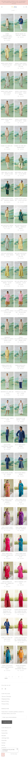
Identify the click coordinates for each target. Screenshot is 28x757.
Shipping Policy (6, 699)
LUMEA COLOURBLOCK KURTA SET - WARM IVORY (20, 339)
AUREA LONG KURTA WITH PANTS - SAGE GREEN (21, 93)
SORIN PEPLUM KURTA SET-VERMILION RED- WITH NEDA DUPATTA (21, 611)
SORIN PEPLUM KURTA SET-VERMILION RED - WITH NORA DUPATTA (21, 639)
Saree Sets (5, 733)
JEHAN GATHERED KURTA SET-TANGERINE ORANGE (21, 667)
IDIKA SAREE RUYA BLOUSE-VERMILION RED (7, 555)
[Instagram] (5, 689)
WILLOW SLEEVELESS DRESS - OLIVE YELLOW (7, 283)
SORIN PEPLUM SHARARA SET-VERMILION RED (7, 611)
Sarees (3, 743)
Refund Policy (5, 701)
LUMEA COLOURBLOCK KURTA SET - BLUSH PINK (20, 311)
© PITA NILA (14, 754)
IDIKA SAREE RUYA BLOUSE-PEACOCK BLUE (20, 501)
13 (18, 676)
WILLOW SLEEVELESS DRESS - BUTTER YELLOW (21, 255)
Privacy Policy (5, 704)
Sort (13, 10)
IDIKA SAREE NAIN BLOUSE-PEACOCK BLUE (20, 555)
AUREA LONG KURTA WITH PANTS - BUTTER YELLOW (21, 65)
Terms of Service (6, 696)
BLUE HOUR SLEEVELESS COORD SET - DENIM (7, 446)
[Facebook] (2, 689)
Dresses (4, 748)
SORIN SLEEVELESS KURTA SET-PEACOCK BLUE (7, 667)
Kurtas (3, 745)
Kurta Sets (4, 730)
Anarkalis (4, 740)
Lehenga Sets (5, 738)
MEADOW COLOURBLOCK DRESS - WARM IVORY (7, 339)
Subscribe (6, 722)
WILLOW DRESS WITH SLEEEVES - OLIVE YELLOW (21, 283)
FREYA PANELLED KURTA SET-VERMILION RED (7, 583)
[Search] (24, 7)
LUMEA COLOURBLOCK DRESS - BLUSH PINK (7, 311)
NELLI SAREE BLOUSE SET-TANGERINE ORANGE (7, 501)
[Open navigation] (1, 6)
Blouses (4, 735)
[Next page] (21, 676)
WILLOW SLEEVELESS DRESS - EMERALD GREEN (21, 227)
